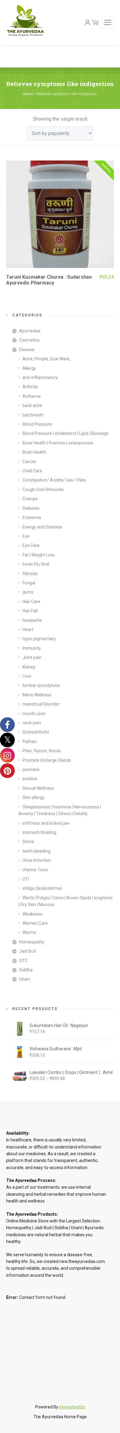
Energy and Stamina (42, 527)
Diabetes (31, 508)
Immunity (31, 648)
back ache (32, 405)
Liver (27, 676)
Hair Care (31, 601)
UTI (25, 879)
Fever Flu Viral (35, 564)
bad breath (33, 414)
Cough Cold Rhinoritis (43, 489)
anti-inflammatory (40, 377)
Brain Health (34, 452)
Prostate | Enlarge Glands (46, 760)
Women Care (35, 923)
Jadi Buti (27, 951)
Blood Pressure (37, 424)
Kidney (28, 666)
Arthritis (30, 386)
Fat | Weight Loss (38, 554)
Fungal (28, 582)
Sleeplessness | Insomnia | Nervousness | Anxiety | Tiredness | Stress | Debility (59, 810)
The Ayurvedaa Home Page (60, 1416)
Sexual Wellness (38, 788)
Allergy (29, 368)
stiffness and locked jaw (46, 823)
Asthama (31, 396)
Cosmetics (29, 340)
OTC (23, 960)
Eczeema (31, 517)
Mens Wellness (36, 694)
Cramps (30, 498)
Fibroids (30, 573)
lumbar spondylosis (41, 685)
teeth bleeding (36, 851)
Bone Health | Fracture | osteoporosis (57, 442)
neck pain (31, 722)
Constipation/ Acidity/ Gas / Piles (54, 480)
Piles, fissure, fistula (41, 750)
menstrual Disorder (41, 704)
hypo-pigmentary (39, 638)
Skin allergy (33, 797)
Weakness (32, 914)
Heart (27, 629)
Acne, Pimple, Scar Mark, (46, 358)
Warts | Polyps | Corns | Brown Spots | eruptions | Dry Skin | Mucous (65, 901)
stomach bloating (39, 832)
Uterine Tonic (35, 869)
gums (28, 592)
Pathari (29, 741)
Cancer (29, 461)
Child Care (32, 470)
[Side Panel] (108, 22)
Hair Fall (30, 610)
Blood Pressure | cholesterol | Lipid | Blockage (65, 433)
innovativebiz (72, 1406)
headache (32, 620)
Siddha (26, 969)
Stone (28, 841)
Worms (29, 932)
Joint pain (32, 657)
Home (28, 94)
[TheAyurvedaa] (25, 22)
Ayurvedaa (29, 330)
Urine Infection (36, 860)
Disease (26, 349)
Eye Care (31, 545)
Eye (26, 536)
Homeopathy (31, 941)
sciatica (29, 778)
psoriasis (31, 769)
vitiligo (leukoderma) (42, 888)
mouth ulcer (34, 713)
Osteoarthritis (35, 732)
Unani (24, 979)
